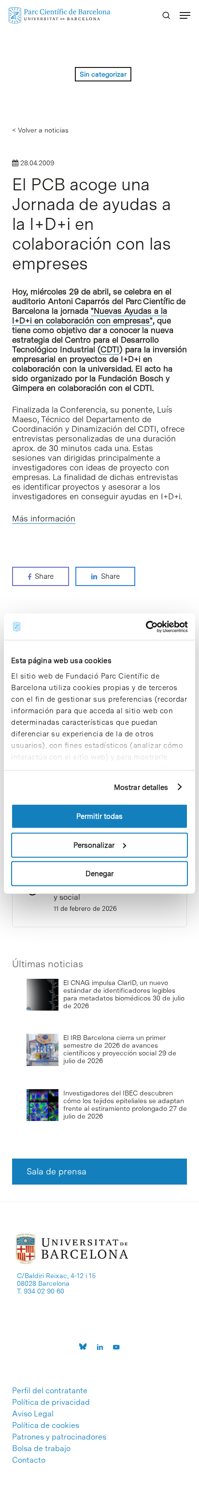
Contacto (28, 1460)
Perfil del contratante (49, 1391)
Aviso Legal (33, 1414)
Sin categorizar (103, 74)
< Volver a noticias (40, 130)
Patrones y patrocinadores (59, 1437)
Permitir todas (99, 816)
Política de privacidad (51, 1402)
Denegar (99, 873)
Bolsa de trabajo (41, 1449)
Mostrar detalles (141, 787)
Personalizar (93, 844)
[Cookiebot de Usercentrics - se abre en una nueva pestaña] (145, 626)
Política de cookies (45, 1425)
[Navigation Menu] (185, 15)
